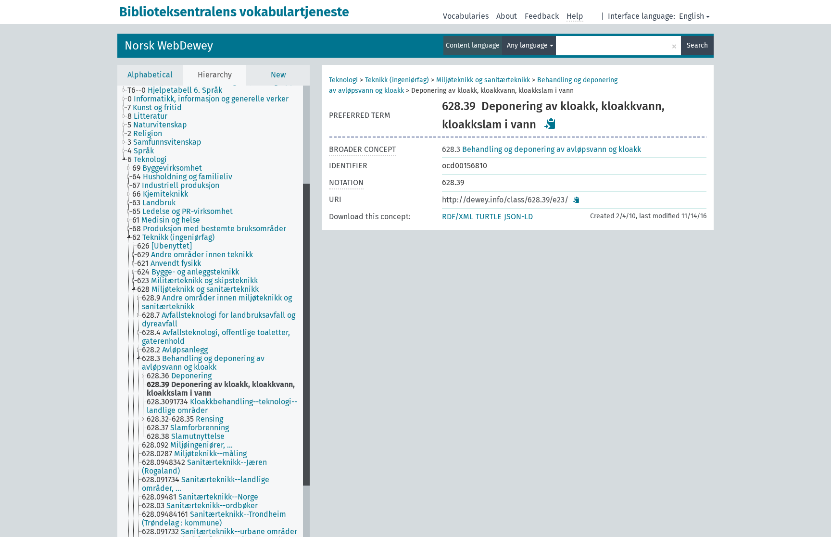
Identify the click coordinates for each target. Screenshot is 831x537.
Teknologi (343, 80)
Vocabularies (466, 16)
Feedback (542, 16)
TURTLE (489, 216)
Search (697, 45)
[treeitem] (179, 90)
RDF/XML (457, 216)
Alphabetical (150, 74)
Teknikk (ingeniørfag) (397, 80)
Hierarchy (215, 74)
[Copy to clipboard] (550, 123)
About (506, 16)
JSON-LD (518, 216)
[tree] (213, 311)
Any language (528, 45)
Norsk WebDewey (169, 45)
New (278, 74)
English (691, 16)
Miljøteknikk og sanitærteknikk (483, 80)
